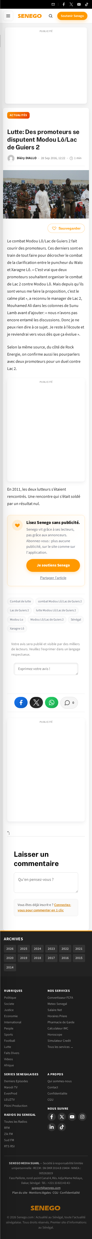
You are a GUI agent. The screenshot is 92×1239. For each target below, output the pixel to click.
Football (9, 1040)
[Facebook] (63, 4)
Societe (9, 1003)
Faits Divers (11, 1053)
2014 (10, 967)
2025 (23, 948)
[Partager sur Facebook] (21, 702)
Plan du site (19, 1193)
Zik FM (8, 1134)
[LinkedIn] (52, 1127)
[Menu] (8, 16)
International (12, 1022)
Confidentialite (57, 1093)
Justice (9, 1010)
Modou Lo (16, 619)
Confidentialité (70, 1193)
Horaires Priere (57, 1016)
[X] (62, 1117)
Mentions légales (40, 1193)
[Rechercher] (50, 16)
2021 (79, 948)
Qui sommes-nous (60, 1081)
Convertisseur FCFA (60, 997)
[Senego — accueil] (30, 16)
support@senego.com (46, 1188)
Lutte (7, 1047)
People (8, 1028)
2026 (10, 948)
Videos (8, 1059)
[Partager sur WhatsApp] (51, 702)
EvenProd (10, 1093)
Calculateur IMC (58, 1028)
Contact (53, 1087)
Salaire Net (55, 1010)
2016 (65, 958)
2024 (37, 948)
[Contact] (53, 4)
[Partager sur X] (36, 702)
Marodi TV (10, 1087)
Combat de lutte (20, 601)
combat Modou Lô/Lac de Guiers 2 (60, 601)
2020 (10, 958)
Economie (11, 1016)
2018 (37, 958)
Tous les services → (60, 1047)
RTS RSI (9, 1146)
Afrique (9, 1065)
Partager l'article (53, 578)
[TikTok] (86, 4)
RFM (7, 1128)
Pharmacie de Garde (61, 1022)
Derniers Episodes (16, 1081)
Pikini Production (15, 1105)
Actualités (18, 115)
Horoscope (55, 1034)
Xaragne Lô (17, 628)
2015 (79, 958)
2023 (51, 948)
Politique (10, 997)
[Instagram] (82, 1117)
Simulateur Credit (59, 1040)
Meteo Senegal (57, 1003)
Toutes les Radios (15, 1121)
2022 (65, 948)
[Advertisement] (46, 67)
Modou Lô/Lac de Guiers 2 (47, 619)
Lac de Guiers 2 (19, 610)
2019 (23, 958)
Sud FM (9, 1140)
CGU (50, 1099)
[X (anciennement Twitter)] (71, 4)
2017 (51, 958)
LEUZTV (9, 1099)
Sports (8, 1034)
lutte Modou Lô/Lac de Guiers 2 (56, 610)
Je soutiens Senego (53, 565)
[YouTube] (79, 4)
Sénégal (76, 619)
